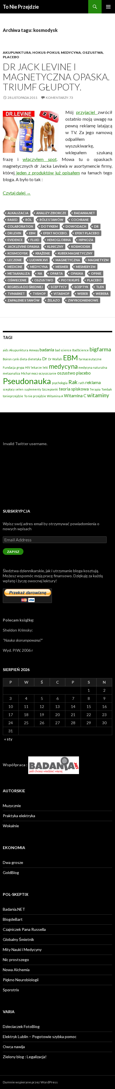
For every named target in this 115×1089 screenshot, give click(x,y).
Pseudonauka (27, 381)
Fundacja (9, 367)
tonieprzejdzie (13, 396)
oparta (56, 273)
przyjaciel (87, 112)
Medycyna (71, 52)
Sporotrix (11, 989)
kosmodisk (80, 246)
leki (45, 367)
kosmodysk (18, 253)
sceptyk (81, 287)
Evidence (15, 240)
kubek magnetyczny (75, 253)
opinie (96, 273)
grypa (20, 367)
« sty (8, 739)
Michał (25, 373)
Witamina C (75, 395)
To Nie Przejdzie (21, 7)
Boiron (7, 359)
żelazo (53, 300)
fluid (34, 240)
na (40, 273)
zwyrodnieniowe (83, 300)
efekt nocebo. (55, 233)
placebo (94, 280)
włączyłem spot (40, 159)
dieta (23, 359)
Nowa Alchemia (16, 969)
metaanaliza (19, 273)
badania (47, 349)
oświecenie (17, 280)
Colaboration (20, 226)
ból (28, 219)
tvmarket (16, 293)
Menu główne (108, 6)
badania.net (84, 213)
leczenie (15, 260)
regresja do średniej (25, 287)
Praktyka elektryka (19, 815)
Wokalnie (11, 825)
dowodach (76, 226)
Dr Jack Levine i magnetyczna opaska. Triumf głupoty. (56, 76)
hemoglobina (59, 240)
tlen (100, 287)
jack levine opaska (23, 246)
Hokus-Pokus (45, 52)
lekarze (36, 367)
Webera (102, 293)
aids (5, 350)
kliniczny (55, 246)
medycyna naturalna (92, 367)
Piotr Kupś (70, 280)
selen (19, 389)
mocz (34, 373)
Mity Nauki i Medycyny (22, 949)
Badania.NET (14, 909)
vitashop (62, 293)
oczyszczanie (47, 373)
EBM (32, 233)
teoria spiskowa (74, 388)
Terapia (95, 389)
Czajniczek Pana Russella (24, 929)
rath (81, 383)
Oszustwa (92, 52)
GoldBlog (11, 872)
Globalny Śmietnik (18, 939)
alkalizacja (18, 213)
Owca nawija (14, 1046)
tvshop (39, 293)
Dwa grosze (13, 862)
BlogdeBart (13, 919)
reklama (93, 382)
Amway (34, 350)
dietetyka (34, 359)
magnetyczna (68, 260)
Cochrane (80, 219)
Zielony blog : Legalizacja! (25, 1056)
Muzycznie (12, 805)
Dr (96, 226)
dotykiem (49, 226)
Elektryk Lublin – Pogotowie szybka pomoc (39, 1036)
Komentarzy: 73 (59, 97)
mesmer (62, 266)
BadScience (80, 350)
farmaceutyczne (90, 359)
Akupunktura (17, 52)
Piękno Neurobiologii (21, 979)
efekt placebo (87, 233)
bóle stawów (51, 219)
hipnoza (86, 240)
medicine (15, 266)
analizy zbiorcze (51, 213)
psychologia (60, 383)
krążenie (42, 253)
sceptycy (59, 287)
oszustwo (43, 280)
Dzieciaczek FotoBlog (21, 1026)
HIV (27, 367)
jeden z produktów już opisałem (47, 172)
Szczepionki (50, 389)
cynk (16, 359)
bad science (63, 350)
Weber (82, 293)
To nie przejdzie (35, 396)
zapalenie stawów (24, 300)
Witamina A (55, 396)
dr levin (14, 233)
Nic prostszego (16, 959)
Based (13, 219)
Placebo (11, 57)
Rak (73, 382)
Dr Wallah (55, 359)
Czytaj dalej (17, 192)
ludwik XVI (39, 260)
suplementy (32, 389)
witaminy (98, 395)
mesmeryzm (85, 266)
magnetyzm (98, 260)
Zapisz (13, 552)
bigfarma (100, 349)
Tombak (106, 389)
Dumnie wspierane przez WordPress (30, 1082)
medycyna (39, 266)
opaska (77, 273)
